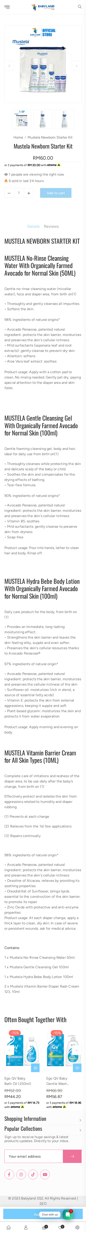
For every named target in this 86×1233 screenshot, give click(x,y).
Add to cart (43, 1214)
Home (18, 137)
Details (33, 226)
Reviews (51, 226)
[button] (80, 7)
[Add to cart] (35, 1067)
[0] (60, 1227)
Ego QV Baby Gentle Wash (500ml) (56, 1083)
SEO (42, 1204)
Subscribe (72, 1156)
